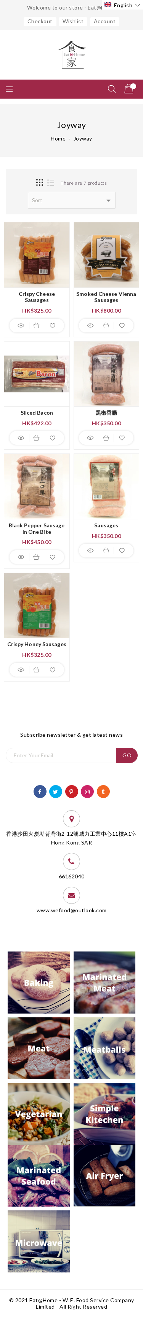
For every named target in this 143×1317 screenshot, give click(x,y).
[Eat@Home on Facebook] (40, 791)
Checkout (40, 21)
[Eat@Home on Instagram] (87, 791)
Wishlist (73, 21)
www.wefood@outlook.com (72, 910)
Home (58, 138)
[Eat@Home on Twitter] (55, 791)
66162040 (72, 876)
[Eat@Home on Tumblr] (103, 791)
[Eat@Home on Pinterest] (71, 791)
